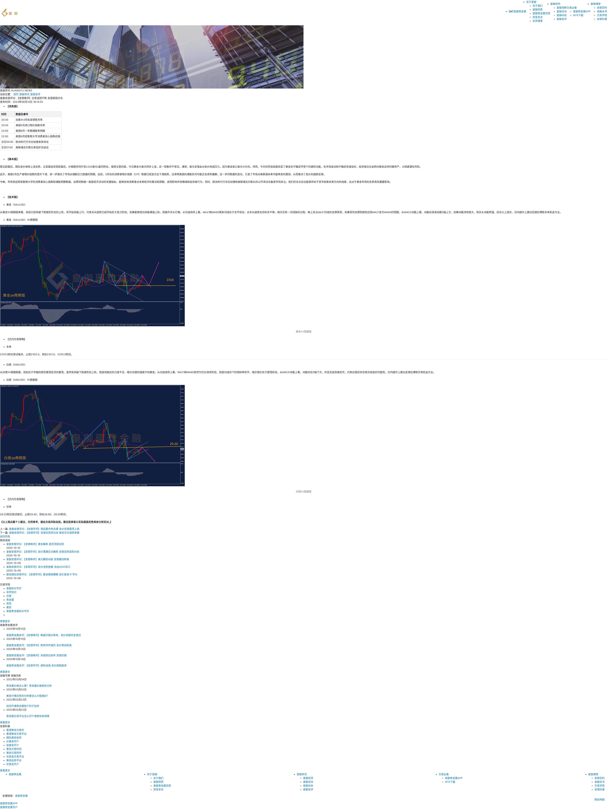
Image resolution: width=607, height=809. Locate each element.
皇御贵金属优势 (541, 13)
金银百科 (602, 7)
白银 (8, 595)
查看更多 (5, 621)
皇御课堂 (596, 3)
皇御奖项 (562, 7)
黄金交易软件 (13, 752)
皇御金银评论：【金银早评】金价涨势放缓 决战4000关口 (38, 566)
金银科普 (602, 19)
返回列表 (5, 536)
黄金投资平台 (13, 760)
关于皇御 (531, 1)
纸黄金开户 (12, 745)
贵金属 (10, 599)
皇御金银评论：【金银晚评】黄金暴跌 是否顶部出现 (35, 544)
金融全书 (602, 11)
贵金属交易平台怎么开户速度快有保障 (27, 716)
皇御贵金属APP (582, 11)
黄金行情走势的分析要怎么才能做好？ (27, 695)
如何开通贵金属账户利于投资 (22, 705)
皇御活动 (562, 11)
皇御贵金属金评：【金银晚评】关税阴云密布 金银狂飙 (36, 655)
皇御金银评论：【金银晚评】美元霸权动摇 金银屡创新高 (37, 559)
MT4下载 (578, 15)
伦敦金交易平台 (15, 756)
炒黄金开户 (12, 741)
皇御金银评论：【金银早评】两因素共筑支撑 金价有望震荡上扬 (44, 528)
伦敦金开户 (12, 764)
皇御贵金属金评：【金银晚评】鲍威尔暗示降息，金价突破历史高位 (43, 635)
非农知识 (11, 592)
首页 (15, 94)
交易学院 (602, 15)
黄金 (8, 607)
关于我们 (538, 5)
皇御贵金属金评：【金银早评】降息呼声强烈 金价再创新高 (39, 645)
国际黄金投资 (13, 737)
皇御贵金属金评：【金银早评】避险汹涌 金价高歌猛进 (36, 665)
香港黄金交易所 (15, 730)
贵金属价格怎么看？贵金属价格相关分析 (29, 685)
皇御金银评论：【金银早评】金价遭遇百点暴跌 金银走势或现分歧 (42, 551)
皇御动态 (562, 15)
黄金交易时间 (13, 749)
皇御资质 (538, 9)
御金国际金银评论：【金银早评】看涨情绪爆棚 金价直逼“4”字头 (41, 574)
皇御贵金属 (520, 11)
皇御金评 (562, 19)
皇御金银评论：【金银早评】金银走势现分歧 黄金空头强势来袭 (44, 532)
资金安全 (538, 17)
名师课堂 (538, 20)
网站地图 (600, 799)
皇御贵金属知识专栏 (17, 611)
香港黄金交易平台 (16, 733)
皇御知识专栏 (13, 588)
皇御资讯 (555, 3)
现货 (8, 603)
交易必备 (572, 7)
